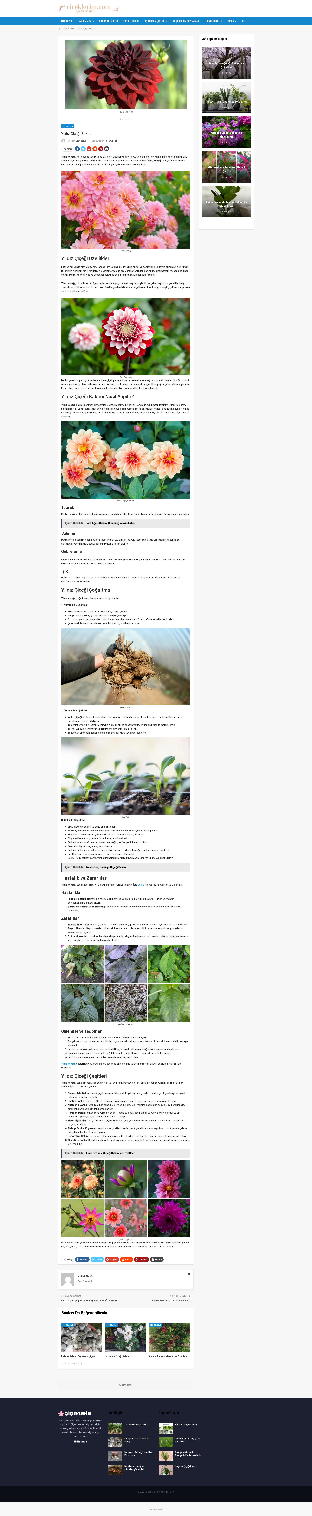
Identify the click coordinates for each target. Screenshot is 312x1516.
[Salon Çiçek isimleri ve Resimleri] (226, 97)
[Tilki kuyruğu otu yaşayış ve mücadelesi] (166, 1442)
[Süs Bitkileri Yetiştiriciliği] (115, 1428)
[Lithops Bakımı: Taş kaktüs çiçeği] (81, 1337)
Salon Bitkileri (108, 21)
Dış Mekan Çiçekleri (156, 21)
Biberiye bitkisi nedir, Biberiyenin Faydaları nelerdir (188, 1454)
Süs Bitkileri (131, 21)
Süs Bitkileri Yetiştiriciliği (135, 1424)
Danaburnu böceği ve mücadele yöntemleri (134, 1468)
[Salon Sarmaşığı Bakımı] (166, 1428)
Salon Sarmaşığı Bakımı (186, 1424)
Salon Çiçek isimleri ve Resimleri (226, 102)
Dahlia (141, 884)
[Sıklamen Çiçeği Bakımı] (125, 1337)
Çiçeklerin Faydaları (186, 21)
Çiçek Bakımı (67, 126)
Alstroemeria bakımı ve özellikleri (171, 1300)
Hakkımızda (85, 21)
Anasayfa (66, 21)
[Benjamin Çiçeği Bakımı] (166, 1470)
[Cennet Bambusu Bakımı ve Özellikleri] (169, 1337)
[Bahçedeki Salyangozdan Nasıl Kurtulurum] (115, 1456)
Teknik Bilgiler (213, 21)
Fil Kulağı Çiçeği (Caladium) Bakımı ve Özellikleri (89, 1300)
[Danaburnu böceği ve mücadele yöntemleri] (115, 1470)
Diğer (231, 21)
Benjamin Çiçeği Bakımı (186, 1466)
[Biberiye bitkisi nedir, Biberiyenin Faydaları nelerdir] (166, 1456)
